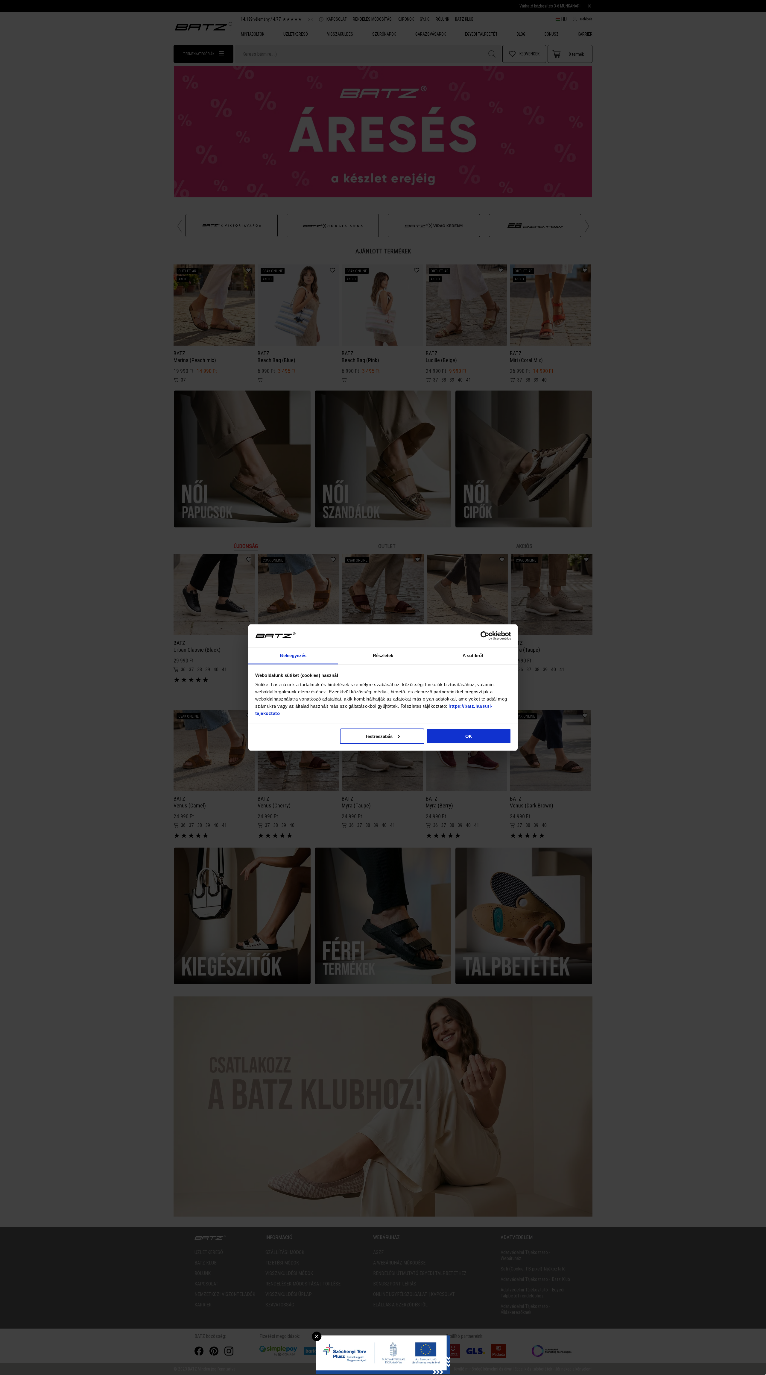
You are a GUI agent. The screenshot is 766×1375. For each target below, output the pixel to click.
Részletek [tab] (383, 655)
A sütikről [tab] (473, 655)
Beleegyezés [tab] (293, 655)
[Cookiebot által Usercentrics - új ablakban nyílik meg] (485, 635)
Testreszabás (379, 736)
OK (468, 736)
